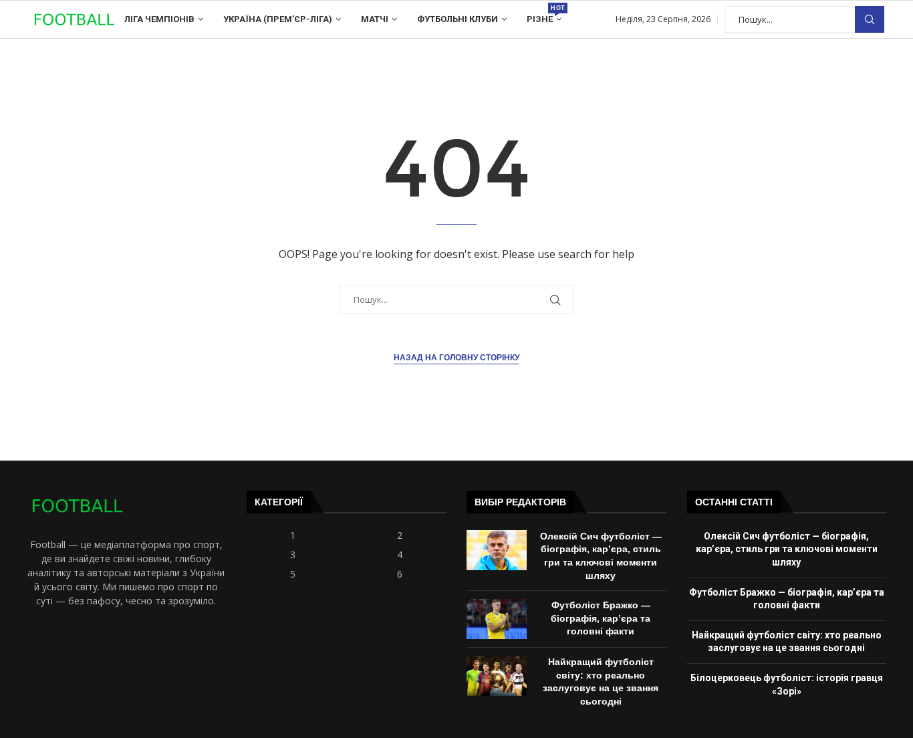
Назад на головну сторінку (456, 357)
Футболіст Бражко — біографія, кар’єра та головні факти (600, 618)
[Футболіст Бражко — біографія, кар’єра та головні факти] (497, 619)
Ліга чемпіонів (159, 19)
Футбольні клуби (457, 19)
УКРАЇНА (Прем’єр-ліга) (277, 19)
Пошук (869, 19)
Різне (544, 14)
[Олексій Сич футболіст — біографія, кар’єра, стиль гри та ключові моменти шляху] (497, 550)
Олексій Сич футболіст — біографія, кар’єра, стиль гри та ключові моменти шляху (787, 549)
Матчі (374, 19)
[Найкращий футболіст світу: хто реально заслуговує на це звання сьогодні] (497, 676)
